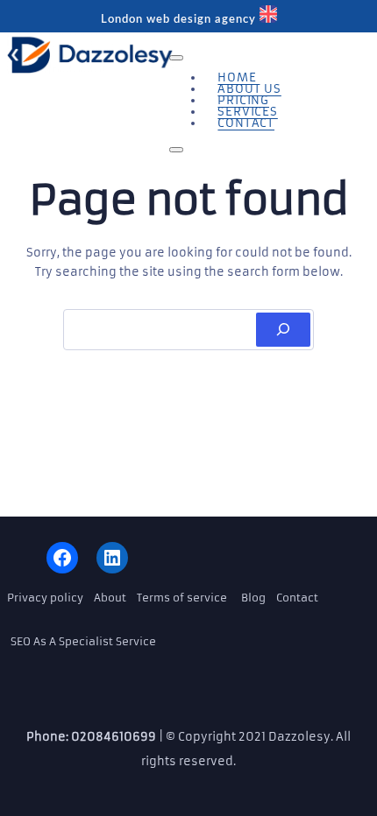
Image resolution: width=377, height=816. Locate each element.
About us (249, 88)
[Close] (176, 149)
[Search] (283, 330)
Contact (245, 123)
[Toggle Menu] (176, 57)
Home (236, 77)
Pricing (243, 100)
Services (247, 111)
